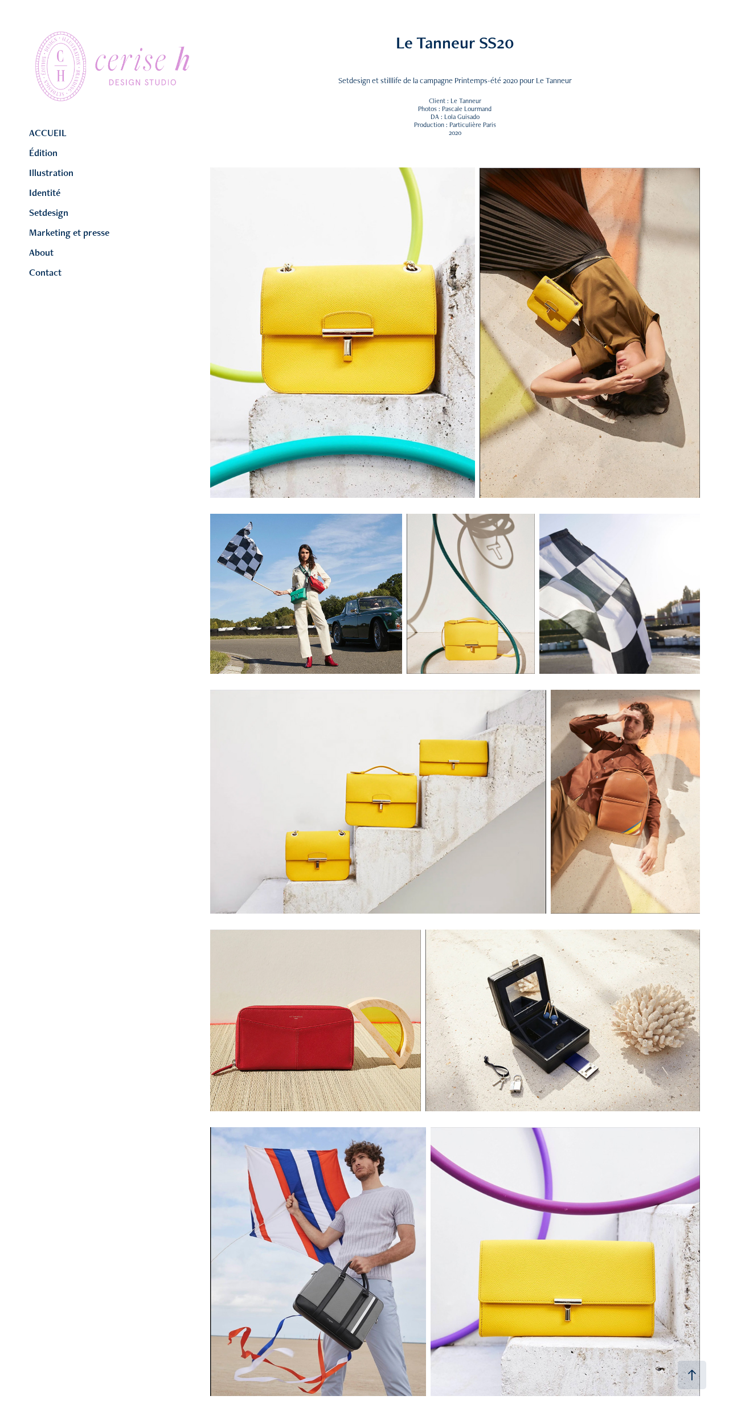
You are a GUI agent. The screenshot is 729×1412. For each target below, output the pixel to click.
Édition (43, 152)
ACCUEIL (48, 132)
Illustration (51, 172)
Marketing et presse (69, 232)
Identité (44, 192)
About (41, 252)
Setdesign (48, 212)
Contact (45, 272)
